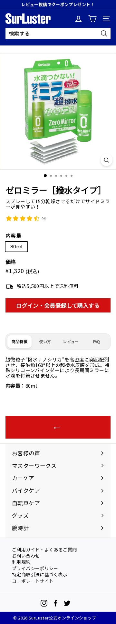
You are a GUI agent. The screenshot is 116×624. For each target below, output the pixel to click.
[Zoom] (106, 160)
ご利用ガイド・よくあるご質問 (44, 549)
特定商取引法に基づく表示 (40, 574)
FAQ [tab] (96, 341)
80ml (16, 246)
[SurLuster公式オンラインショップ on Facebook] (55, 603)
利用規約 (21, 561)
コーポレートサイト (32, 580)
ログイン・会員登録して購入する (58, 305)
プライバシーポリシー (35, 568)
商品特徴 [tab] (19, 341)
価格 (10, 262)
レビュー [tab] (71, 341)
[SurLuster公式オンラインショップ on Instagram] (44, 603)
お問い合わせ (26, 555)
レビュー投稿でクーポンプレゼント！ (57, 4)
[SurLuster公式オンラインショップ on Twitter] (67, 603)
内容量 (13, 236)
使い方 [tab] (45, 341)
